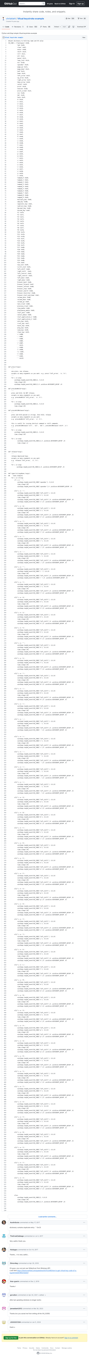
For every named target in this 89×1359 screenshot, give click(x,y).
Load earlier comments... (47, 1217)
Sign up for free (10, 1338)
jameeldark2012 (16, 1308)
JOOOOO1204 (15, 1322)
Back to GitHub (60, 4)
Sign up (80, 4)
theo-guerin (14, 1281)
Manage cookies (67, 1348)
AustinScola (14, 1222)
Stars (33, 27)
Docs (51, 1348)
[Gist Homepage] (10, 3)
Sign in (72, 4)
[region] (44, 626)
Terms (19, 1348)
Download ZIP (81, 27)
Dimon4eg (14, 1263)
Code (7, 27)
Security (31, 1348)
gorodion (13, 1295)
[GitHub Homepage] (38, 1353)
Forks (46, 27)
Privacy (25, 1348)
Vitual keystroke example (30, 18)
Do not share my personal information (44, 1350)
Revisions (18, 27)
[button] (69, 26)
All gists (50, 4)
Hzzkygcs (13, 1250)
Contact (57, 1348)
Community (45, 1348)
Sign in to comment (71, 1338)
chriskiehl (11, 18)
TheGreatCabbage (17, 1236)
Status (38, 1348)
